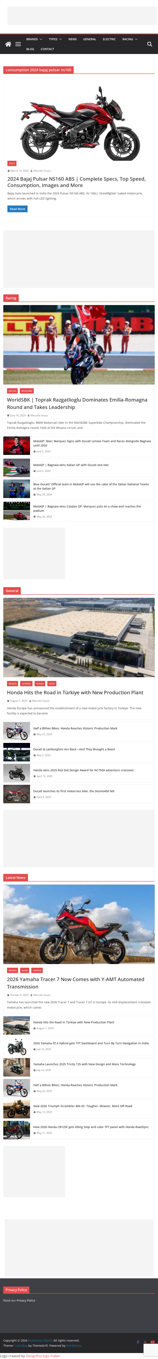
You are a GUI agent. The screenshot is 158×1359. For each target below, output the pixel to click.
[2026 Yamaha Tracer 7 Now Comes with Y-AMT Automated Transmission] (79, 924)
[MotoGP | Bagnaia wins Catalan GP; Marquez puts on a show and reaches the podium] (16, 511)
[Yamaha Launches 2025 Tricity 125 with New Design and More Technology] (16, 1067)
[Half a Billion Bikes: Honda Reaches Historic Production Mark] (16, 731)
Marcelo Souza (42, 170)
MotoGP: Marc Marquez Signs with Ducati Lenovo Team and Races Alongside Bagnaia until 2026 (92, 443)
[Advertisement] (82, 16)
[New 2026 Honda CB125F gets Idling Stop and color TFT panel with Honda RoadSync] (16, 1130)
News (73, 39)
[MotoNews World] (8, 44)
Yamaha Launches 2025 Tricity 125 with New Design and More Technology (84, 1064)
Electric (109, 39)
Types (53, 39)
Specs (12, 163)
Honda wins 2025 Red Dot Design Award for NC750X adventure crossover (83, 770)
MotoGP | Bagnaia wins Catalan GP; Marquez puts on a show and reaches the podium (87, 508)
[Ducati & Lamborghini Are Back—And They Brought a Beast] (16, 752)
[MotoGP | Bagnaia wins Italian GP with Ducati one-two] (16, 468)
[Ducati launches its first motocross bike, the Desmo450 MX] (16, 794)
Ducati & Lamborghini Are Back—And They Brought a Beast (74, 749)
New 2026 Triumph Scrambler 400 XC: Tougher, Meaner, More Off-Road (82, 1106)
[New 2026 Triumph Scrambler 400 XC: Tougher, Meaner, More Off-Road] (16, 1109)
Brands (32, 39)
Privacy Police (26, 1300)
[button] (40, 39)
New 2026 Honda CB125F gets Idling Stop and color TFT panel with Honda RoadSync (91, 1127)
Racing (127, 39)
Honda (40, 683)
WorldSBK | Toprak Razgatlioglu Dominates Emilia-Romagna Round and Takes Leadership (77, 403)
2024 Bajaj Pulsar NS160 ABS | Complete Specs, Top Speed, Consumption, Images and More (76, 181)
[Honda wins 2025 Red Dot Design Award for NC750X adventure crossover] (16, 773)
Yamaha (37, 970)
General (89, 39)
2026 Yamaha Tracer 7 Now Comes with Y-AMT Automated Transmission (75, 983)
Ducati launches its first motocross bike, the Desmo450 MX (73, 791)
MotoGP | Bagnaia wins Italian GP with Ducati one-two (70, 465)
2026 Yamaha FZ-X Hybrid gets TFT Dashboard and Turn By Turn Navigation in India (91, 1043)
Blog (30, 49)
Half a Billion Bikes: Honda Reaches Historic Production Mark (75, 728)
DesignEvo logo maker (43, 1356)
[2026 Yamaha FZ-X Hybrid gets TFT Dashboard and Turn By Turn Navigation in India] (16, 1046)
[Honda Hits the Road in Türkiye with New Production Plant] (79, 637)
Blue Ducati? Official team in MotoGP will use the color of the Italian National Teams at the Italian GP (91, 486)
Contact (47, 49)
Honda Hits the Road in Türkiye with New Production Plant (75, 692)
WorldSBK (26, 390)
